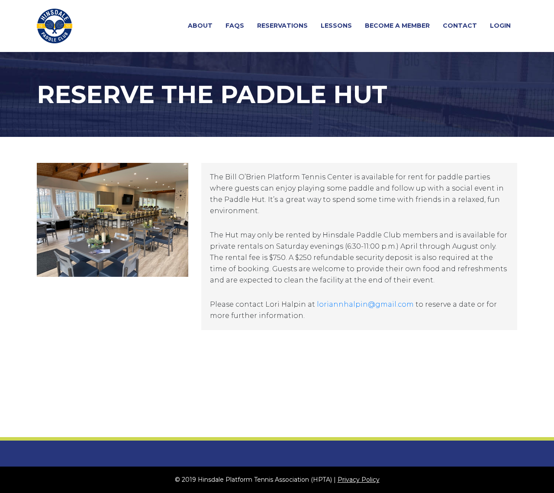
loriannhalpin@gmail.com (365, 304)
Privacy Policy (359, 479)
